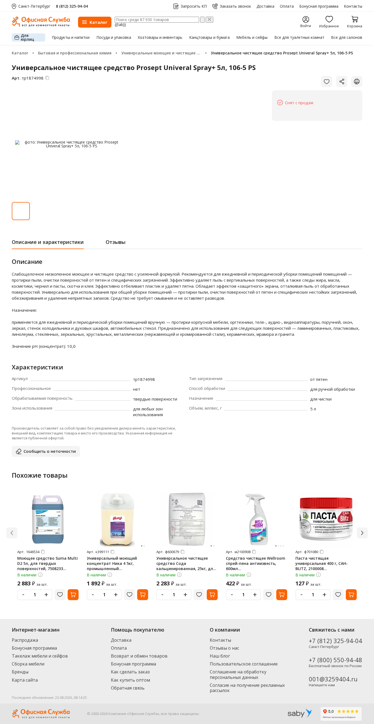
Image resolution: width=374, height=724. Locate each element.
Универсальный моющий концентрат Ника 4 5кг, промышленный (112, 563)
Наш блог (220, 656)
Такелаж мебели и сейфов (40, 656)
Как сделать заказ (130, 672)
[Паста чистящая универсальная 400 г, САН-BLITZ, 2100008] (326, 519)
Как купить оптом (130, 680)
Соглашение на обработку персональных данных (238, 674)
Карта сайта (25, 680)
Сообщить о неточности (50, 451)
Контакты (353, 6)
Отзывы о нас (224, 648)
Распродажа (25, 640)
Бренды (20, 672)
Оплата (287, 6)
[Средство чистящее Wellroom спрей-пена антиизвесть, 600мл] (256, 519)
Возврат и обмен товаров (139, 656)
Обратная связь (128, 688)
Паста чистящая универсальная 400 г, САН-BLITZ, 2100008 (321, 563)
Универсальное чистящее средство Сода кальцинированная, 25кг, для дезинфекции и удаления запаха (185, 569)
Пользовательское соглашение (244, 664)
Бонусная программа (318, 6)
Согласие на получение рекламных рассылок (247, 687)
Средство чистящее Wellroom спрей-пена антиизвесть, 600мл (255, 563)
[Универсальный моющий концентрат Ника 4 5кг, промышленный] (117, 519)
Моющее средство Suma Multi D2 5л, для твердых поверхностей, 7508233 (47, 563)
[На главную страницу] (41, 25)
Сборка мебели (28, 664)
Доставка (265, 6)
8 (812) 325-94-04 (72, 6)
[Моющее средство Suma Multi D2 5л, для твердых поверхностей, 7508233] (48, 519)
